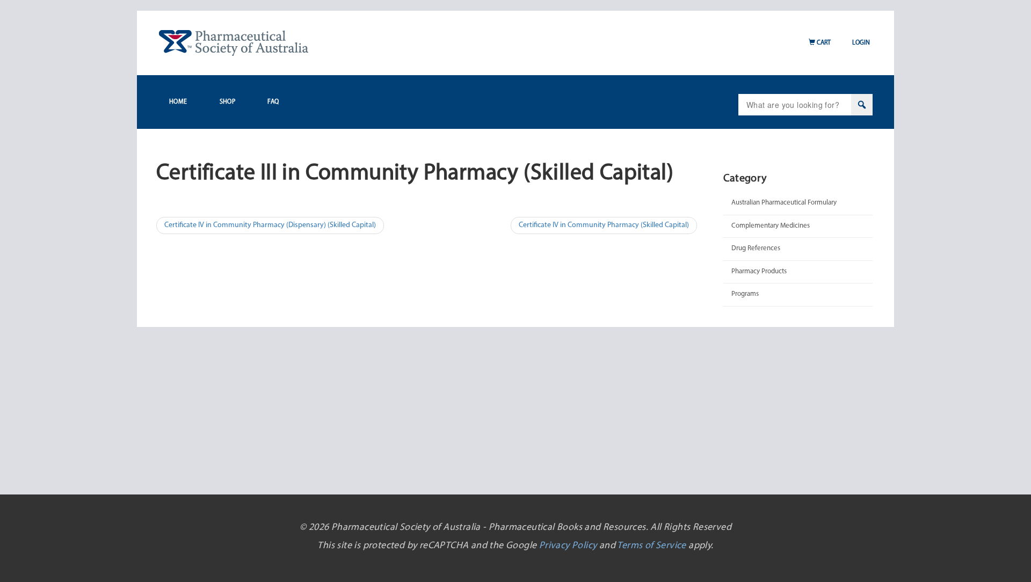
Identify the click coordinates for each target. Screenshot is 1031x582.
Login (861, 43)
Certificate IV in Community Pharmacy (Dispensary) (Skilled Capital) (270, 225)
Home (178, 102)
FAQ (273, 102)
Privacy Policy (568, 546)
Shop (228, 102)
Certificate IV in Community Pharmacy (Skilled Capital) (604, 225)
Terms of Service (651, 546)
